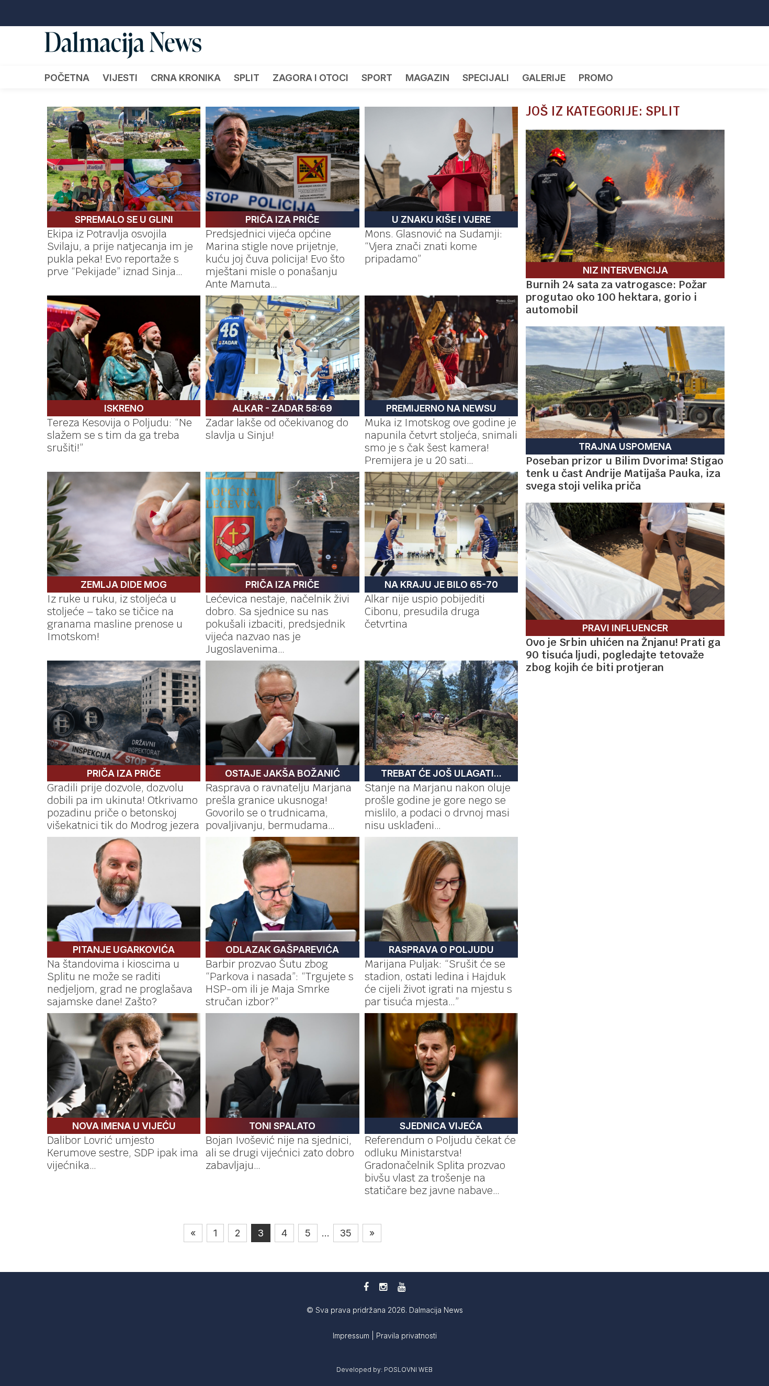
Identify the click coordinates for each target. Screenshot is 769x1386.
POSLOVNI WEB (408, 1369)
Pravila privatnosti (406, 1335)
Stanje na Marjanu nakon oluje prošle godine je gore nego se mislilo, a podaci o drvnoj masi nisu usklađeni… (438, 806)
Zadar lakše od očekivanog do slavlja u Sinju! (277, 429)
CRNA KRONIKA (186, 77)
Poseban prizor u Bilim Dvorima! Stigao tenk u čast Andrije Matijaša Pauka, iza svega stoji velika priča (624, 473)
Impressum (352, 1335)
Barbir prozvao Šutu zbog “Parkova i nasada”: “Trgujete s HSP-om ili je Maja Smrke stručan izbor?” (280, 982)
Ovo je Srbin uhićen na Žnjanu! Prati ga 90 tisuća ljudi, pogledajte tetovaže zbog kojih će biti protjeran (623, 654)
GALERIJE (544, 77)
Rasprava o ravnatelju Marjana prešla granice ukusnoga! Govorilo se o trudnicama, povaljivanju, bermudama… (279, 806)
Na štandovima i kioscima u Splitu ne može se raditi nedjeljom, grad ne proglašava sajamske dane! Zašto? (120, 982)
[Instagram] (383, 1286)
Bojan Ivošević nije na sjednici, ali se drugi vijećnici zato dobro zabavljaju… (280, 1152)
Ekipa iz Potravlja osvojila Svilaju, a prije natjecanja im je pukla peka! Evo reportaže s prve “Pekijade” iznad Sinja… (120, 252)
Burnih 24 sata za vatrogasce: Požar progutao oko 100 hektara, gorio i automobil (616, 297)
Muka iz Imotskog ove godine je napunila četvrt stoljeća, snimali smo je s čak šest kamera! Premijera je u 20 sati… (441, 441)
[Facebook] (366, 1286)
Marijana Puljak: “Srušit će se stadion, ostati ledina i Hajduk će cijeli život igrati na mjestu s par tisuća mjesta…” (438, 982)
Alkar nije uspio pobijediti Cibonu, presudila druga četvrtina (425, 611)
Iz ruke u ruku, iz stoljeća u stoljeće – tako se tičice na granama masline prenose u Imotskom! (115, 617)
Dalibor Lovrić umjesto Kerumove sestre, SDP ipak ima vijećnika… (122, 1152)
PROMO (596, 77)
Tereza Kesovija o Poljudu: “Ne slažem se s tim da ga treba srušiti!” (119, 435)
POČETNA (66, 77)
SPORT (376, 77)
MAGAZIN (427, 77)
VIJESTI (120, 77)
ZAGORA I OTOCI (310, 77)
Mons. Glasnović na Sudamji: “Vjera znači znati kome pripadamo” (434, 246)
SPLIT (246, 77)
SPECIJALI (485, 77)
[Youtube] (401, 1286)
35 (346, 1233)
